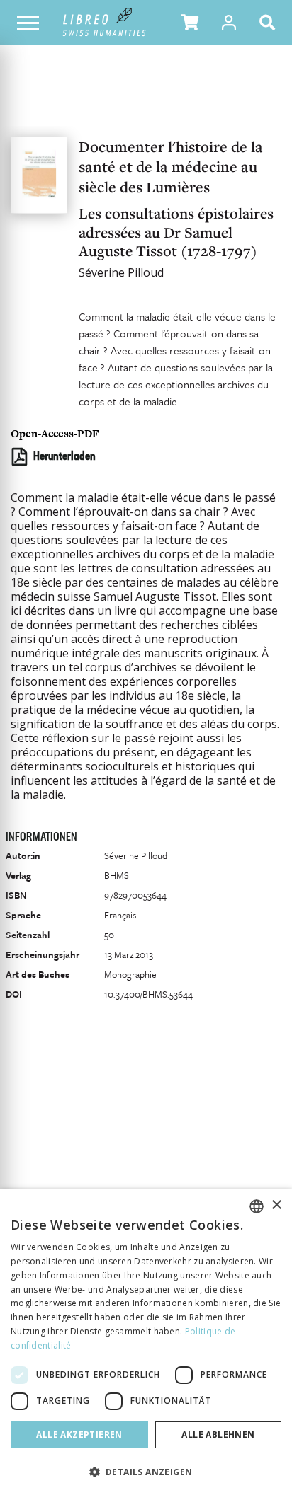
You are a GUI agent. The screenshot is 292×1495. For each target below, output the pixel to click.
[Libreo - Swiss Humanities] (104, 22)
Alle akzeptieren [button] (79, 1434)
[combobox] (256, 1206)
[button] (189, 22)
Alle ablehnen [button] (217, 1434)
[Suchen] (270, 22)
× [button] (276, 1205)
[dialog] (146, 1342)
